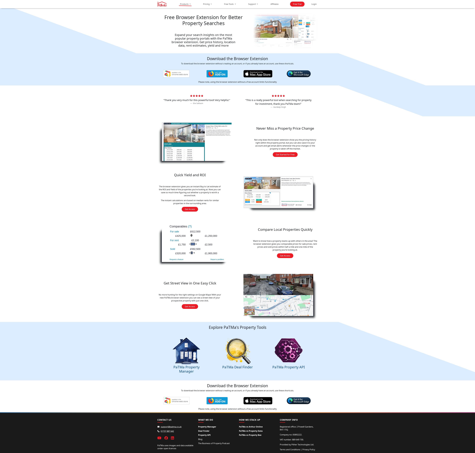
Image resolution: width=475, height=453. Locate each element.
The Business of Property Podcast (214, 443)
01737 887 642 (167, 431)
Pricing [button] (206, 4)
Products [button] (184, 4)
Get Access (190, 209)
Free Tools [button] (229, 4)
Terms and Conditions (290, 449)
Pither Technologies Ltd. (302, 444)
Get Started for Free (285, 154)
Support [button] (252, 4)
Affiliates (275, 4)
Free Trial (297, 4)
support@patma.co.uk (171, 426)
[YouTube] (159, 437)
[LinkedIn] (172, 437)
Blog (200, 439)
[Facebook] (166, 437)
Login (314, 4)
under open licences (166, 448)
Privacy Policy (308, 449)
